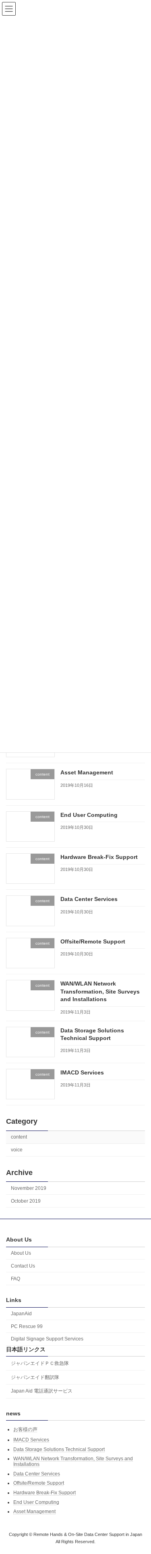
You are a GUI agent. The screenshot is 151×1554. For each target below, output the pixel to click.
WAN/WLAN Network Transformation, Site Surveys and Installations (100, 991)
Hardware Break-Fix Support (99, 857)
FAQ (15, 1278)
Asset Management (86, 772)
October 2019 (26, 1200)
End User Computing (89, 814)
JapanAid (21, 1313)
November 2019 (28, 1188)
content (19, 1137)
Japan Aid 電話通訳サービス (41, 1391)
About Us (21, 1253)
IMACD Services (82, 1072)
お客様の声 (25, 1429)
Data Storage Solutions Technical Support (59, 1449)
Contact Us (23, 1266)
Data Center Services (89, 899)
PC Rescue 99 (27, 1326)
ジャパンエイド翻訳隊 (35, 1377)
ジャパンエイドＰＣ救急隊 (40, 1363)
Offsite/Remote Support (92, 941)
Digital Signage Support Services (47, 1339)
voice (17, 1150)
